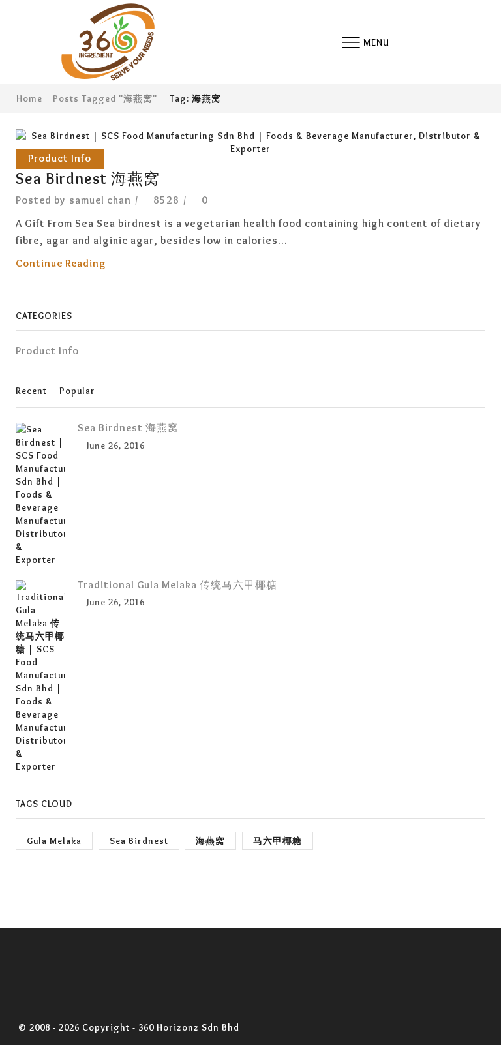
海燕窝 (210, 841)
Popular (77, 391)
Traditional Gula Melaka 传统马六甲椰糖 (177, 585)
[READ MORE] (251, 140)
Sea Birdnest (139, 841)
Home (29, 98)
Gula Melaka (54, 841)
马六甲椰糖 (277, 841)
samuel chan (100, 200)
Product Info (59, 158)
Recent (31, 391)
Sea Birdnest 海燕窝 (88, 178)
